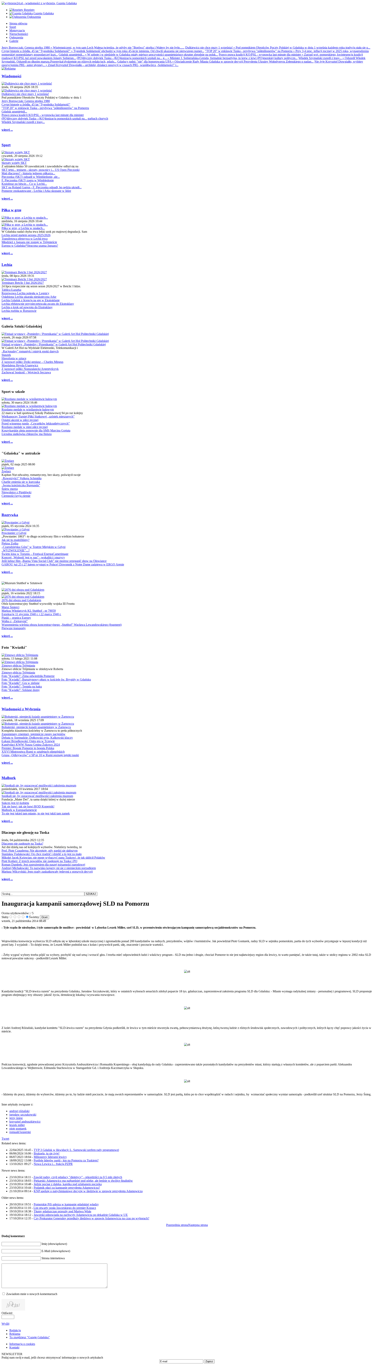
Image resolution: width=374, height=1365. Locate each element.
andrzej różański (19, 1111)
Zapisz (209, 1361)
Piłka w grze (11, 210)
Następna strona (198, 1225)
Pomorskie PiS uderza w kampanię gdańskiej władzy (66, 1204)
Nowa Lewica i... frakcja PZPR (53, 1164)
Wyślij (5, 1323)
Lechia (7, 265)
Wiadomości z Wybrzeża (21, 709)
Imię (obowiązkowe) (54, 1243)
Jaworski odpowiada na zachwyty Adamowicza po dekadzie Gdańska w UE (81, 1214)
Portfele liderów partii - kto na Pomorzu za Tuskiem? (66, 1160)
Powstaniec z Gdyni (14, 533)
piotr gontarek (17, 1128)
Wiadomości (11, 76)
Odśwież (7, 1313)
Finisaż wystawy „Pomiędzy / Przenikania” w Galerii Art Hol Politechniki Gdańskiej (54, 344)
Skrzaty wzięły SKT (14, 162)
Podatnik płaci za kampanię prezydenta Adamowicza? (67, 1187)
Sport (6, 145)
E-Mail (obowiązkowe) (55, 1251)
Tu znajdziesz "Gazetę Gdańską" (29, 1337)
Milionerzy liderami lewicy (50, 1157)
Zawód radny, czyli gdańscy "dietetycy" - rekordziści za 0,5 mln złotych (78, 1177)
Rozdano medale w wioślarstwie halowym (28, 409)
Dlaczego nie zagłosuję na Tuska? (22, 843)
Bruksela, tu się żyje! (46, 1153)
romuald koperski (20, 1132)
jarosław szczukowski (22, 1114)
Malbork (9, 778)
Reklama (14, 1333)
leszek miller (17, 1125)
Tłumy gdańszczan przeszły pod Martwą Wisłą (62, 1211)
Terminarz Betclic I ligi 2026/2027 (23, 282)
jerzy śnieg (16, 1118)
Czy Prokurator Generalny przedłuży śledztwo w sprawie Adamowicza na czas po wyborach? (91, 1218)
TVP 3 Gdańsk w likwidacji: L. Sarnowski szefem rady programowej (76, 1150)
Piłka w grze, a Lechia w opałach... (23, 228)
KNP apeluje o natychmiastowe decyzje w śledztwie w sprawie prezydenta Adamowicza (88, 1191)
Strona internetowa (53, 1258)
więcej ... (7, 129)
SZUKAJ (91, 893)
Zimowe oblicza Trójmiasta (18, 665)
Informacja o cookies (22, 1344)
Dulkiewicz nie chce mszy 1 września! (25, 94)
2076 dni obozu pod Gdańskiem (21, 600)
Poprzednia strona (177, 1225)
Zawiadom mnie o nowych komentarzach (31, 1294)
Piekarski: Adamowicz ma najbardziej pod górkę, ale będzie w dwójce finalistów (83, 1180)
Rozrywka (10, 515)
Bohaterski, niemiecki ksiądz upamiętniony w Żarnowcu (36, 727)
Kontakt (14, 1347)
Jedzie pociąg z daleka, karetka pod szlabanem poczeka (68, 1184)
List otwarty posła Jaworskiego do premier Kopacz (65, 1207)
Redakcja (15, 1330)
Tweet (5, 1138)
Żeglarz (6, 471)
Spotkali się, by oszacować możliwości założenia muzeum (37, 796)
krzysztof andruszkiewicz (25, 1121)
